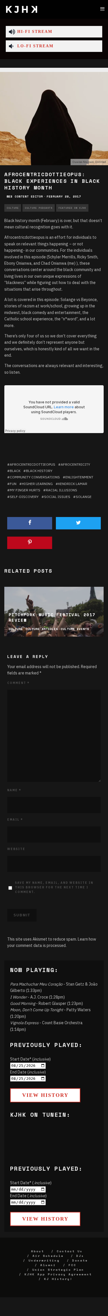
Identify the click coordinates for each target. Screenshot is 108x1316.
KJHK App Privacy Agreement (58, 1274)
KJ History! (58, 1279)
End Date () (28, 1072)
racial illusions (61, 490)
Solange (84, 497)
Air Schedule (48, 1256)
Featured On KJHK (72, 208)
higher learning (37, 484)
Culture (13, 208)
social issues (57, 497)
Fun (13, 484)
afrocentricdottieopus (32, 464)
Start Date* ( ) (31, 1182)
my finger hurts (25, 490)
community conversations (35, 477)
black (15, 471)
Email (15, 819)
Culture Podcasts (38, 208)
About (37, 1251)
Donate (80, 1260)
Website (16, 849)
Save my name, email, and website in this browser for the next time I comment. (54, 887)
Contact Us (70, 1251)
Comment (18, 683)
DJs (80, 1256)
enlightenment (79, 477)
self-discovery (24, 497)
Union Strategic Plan (58, 1270)
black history (39, 471)
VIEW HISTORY (45, 1095)
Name (14, 790)
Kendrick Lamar (72, 484)
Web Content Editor (25, 196)
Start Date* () (30, 1059)
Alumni (48, 1265)
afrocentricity (75, 464)
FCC (72, 1265)
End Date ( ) (28, 1195)
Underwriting (44, 1260)
